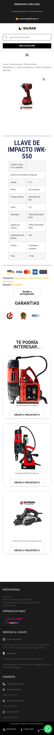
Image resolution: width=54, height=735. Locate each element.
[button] (27, 55)
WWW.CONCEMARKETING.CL (37, 723)
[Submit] (6, 37)
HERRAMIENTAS (28, 729)
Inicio (5, 64)
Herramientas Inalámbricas (27, 278)
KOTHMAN (16, 284)
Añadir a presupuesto (27, 292)
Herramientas (16, 64)
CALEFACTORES (11, 729)
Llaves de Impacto (25, 67)
